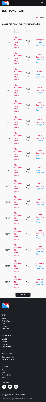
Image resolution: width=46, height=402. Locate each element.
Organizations (7, 347)
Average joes (41, 125)
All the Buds (40, 263)
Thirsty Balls (40, 141)
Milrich (38, 167)
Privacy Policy (6, 375)
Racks (4, 324)
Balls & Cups (6, 321)
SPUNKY (39, 72)
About (4, 370)
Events (4, 342)
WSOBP (4, 339)
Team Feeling (41, 93)
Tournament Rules (8, 357)
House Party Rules (8, 360)
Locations (5, 344)
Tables (4, 318)
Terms (4, 377)
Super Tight (40, 205)
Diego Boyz (40, 189)
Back (23, 294)
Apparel (4, 326)
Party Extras (6, 329)
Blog (3, 372)
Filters (41, 17)
